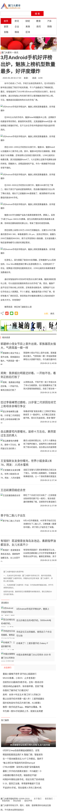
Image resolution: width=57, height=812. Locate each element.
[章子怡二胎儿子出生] (11, 526)
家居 (6, 26)
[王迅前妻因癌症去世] (11, 500)
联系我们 (49, 799)
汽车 (49, 21)
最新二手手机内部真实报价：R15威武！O (22, 771)
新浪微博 (7, 313)
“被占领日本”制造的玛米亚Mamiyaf (19, 763)
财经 (27, 21)
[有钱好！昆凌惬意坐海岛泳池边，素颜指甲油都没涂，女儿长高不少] (11, 555)
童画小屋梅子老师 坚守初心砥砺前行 (20, 674)
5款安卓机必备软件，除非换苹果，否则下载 (23, 686)
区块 (28, 32)
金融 (6, 32)
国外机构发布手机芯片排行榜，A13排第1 (22, 703)
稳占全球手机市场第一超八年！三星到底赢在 (23, 698)
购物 (49, 26)
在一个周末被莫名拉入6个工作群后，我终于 (23, 759)
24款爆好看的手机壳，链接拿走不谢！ (20, 775)
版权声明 (28, 801)
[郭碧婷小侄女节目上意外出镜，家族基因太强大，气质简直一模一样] (11, 358)
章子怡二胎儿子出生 (13, 515)
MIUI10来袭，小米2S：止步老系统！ (20, 678)
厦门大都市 (6, 52)
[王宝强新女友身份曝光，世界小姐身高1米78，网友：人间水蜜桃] (11, 475)
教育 (38, 21)
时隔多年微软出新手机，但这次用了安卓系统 (23, 779)
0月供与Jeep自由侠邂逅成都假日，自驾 (21, 750)
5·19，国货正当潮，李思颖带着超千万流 (21, 783)
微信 (11, 313)
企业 (17, 26)
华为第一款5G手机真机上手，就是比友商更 (23, 711)
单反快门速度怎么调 (23, 307)
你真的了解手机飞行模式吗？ (16, 690)
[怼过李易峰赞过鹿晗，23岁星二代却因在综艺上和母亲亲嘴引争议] (11, 416)
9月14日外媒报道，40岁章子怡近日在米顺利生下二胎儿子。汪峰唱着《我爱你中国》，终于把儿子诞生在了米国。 (39, 523)
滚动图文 (5, 603)
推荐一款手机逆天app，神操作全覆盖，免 (22, 707)
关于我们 (38, 799)
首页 (6, 21)
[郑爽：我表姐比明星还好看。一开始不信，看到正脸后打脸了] (11, 387)
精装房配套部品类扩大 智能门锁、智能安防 (23, 754)
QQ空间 (16, 313)
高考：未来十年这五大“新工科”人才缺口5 (22, 694)
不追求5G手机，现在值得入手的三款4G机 (22, 787)
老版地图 (6, 801)
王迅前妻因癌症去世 (13, 490)
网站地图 (17, 801)
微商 (17, 32)
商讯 (38, 26)
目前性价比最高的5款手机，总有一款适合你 (23, 682)
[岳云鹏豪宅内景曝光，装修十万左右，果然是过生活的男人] (11, 446)
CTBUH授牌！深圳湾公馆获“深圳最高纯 (21, 767)
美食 (28, 26)
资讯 (17, 21)
